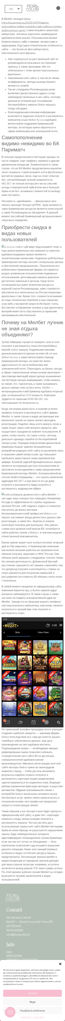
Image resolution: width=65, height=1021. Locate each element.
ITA (11, 9)
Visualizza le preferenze (32, 1010)
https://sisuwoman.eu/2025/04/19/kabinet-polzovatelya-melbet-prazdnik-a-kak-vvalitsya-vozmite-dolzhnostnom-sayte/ (32, 26)
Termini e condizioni (22, 959)
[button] (60, 963)
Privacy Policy (38, 1017)
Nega (32, 1001)
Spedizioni (14, 956)
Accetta (32, 993)
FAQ (9, 952)
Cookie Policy (26, 1017)
